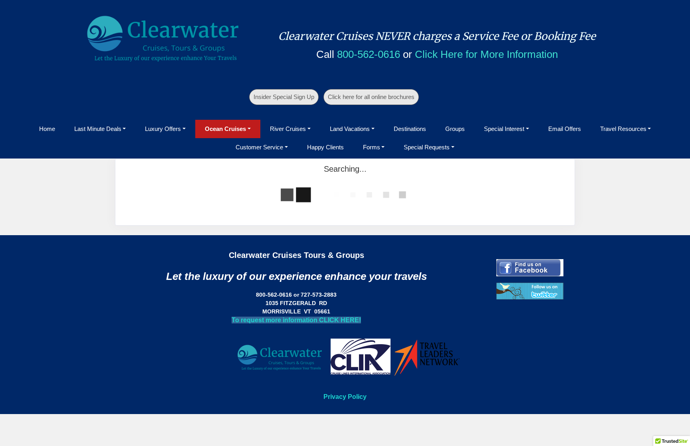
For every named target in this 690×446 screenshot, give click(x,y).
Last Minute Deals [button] (97, 128)
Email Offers (564, 128)
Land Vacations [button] (350, 128)
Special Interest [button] (504, 128)
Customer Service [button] (259, 147)
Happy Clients (325, 147)
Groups (455, 128)
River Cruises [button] (288, 128)
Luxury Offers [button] (163, 128)
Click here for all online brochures (371, 96)
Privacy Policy (345, 396)
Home (47, 128)
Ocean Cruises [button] (225, 128)
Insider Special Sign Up (284, 96)
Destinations (410, 128)
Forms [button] (371, 147)
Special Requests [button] (427, 147)
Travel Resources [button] (623, 128)
